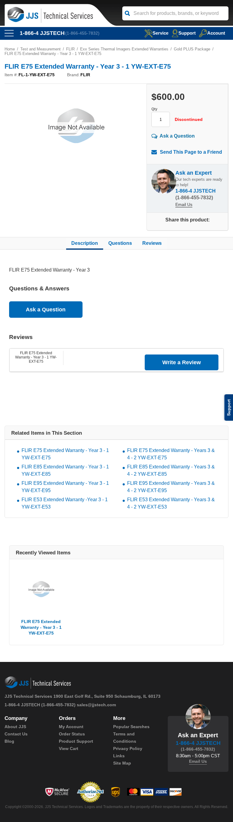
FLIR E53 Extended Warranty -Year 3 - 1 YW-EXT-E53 (65, 503)
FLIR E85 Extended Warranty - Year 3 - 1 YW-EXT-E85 (65, 470)
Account (216, 33)
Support (187, 33)
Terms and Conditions (124, 737)
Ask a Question (177, 136)
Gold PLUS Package (192, 49)
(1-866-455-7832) (82, 33)
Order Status (72, 733)
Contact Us (16, 733)
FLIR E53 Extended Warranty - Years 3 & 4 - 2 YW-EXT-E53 (171, 503)
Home (10, 49)
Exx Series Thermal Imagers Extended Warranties (124, 49)
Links (119, 755)
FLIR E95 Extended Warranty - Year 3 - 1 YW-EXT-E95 (65, 487)
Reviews (152, 243)
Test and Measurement (40, 49)
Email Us (183, 204)
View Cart (68, 748)
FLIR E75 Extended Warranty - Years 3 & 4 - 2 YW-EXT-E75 (171, 454)
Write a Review (181, 362)
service (160, 33)
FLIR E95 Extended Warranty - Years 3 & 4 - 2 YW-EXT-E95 (171, 487)
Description (84, 243)
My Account (71, 726)
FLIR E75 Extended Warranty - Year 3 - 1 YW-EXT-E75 (36, 357)
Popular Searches (131, 726)
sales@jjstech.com (96, 704)
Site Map (122, 763)
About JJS (15, 726)
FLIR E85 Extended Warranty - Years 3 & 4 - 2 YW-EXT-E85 (171, 470)
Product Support (76, 741)
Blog (9, 741)
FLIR (70, 49)
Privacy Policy (127, 748)
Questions (120, 243)
